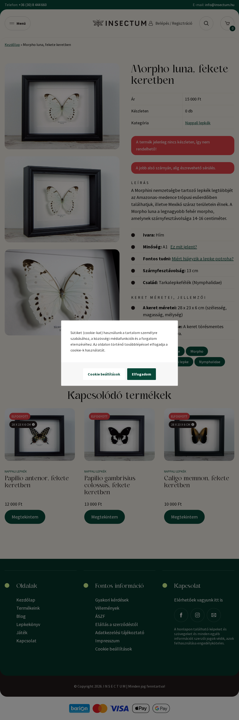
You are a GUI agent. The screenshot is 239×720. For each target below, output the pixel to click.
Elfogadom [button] (141, 374)
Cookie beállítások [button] (104, 374)
